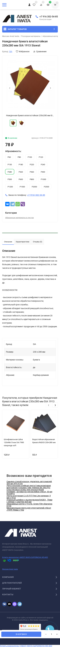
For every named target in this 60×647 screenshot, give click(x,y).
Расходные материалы (30, 36)
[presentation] (10, 88)
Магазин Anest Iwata (10, 36)
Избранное (24, 51)
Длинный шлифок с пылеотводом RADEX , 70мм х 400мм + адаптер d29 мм (29, 501)
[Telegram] (12, 204)
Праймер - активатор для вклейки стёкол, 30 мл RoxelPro (29, 493)
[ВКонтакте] (7, 204)
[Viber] (23, 204)
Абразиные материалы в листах (19, 218)
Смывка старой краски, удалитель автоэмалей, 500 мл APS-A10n (29, 482)
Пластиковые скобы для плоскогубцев (25, 489)
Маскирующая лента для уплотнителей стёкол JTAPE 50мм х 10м (29, 509)
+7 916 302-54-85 (48, 16)
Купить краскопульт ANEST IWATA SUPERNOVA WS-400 (25, 557)
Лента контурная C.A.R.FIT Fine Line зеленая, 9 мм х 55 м (29, 497)
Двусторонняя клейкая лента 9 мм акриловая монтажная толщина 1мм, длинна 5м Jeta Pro (29, 486)
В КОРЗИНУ (21, 634)
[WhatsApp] (17, 204)
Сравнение (41, 51)
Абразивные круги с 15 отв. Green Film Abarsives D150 (29, 505)
